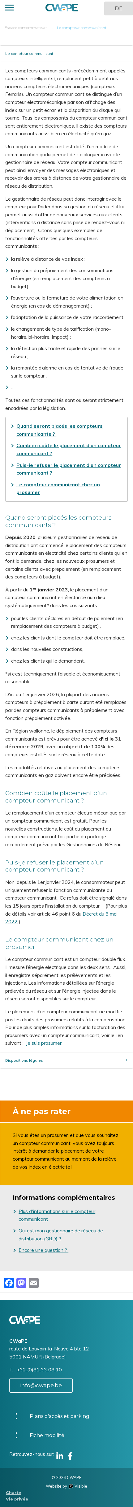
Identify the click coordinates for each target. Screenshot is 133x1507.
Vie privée (17, 1499)
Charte (13, 1492)
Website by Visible (66, 1486)
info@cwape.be (41, 1385)
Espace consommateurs (26, 27)
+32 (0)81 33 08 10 (39, 1369)
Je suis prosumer (44, 1043)
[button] (9, 8)
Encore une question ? (43, 1250)
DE (118, 8)
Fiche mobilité (47, 1435)
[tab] (66, 53)
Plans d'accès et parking (59, 1416)
